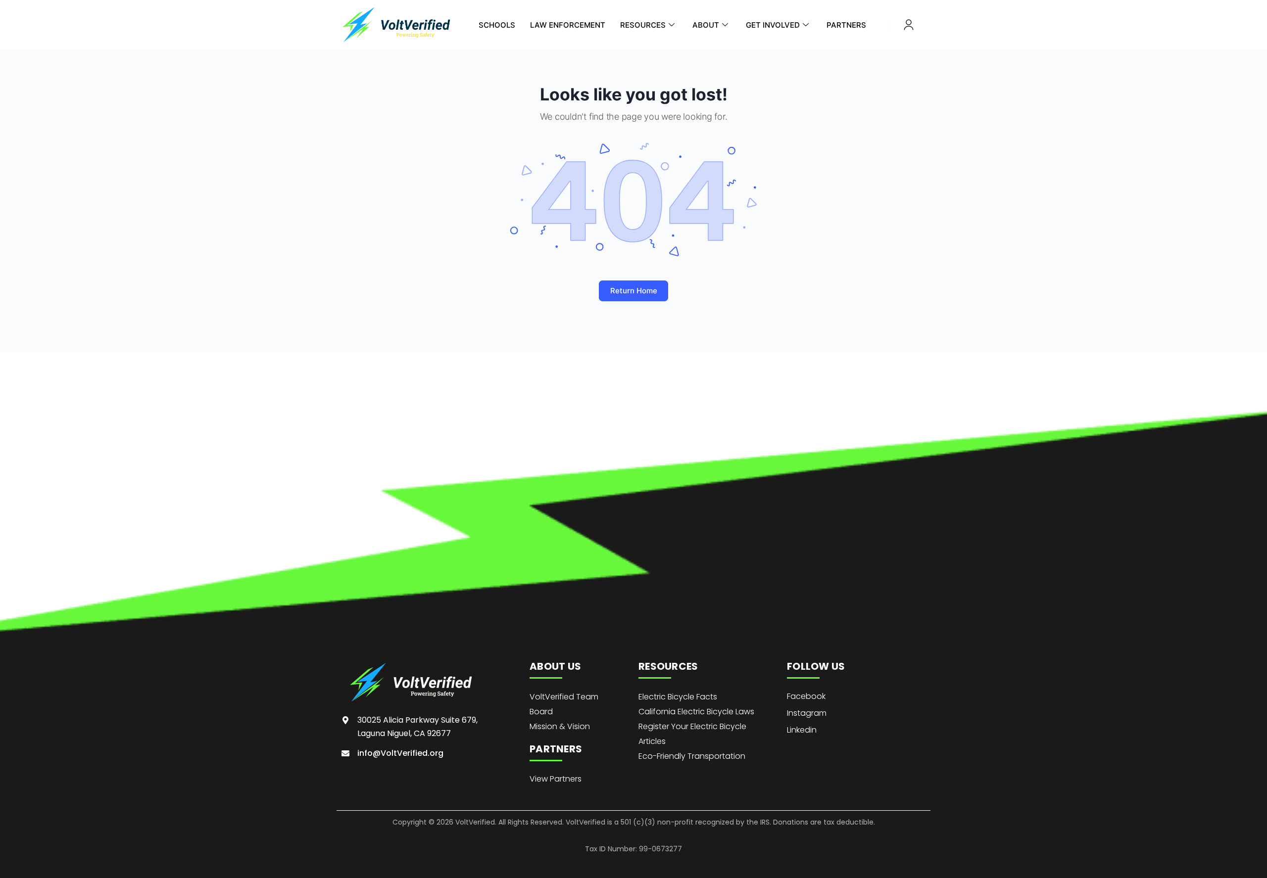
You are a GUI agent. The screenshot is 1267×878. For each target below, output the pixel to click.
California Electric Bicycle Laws (696, 711)
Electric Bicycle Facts (677, 696)
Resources (643, 25)
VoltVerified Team (564, 696)
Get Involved (773, 25)
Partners (846, 25)
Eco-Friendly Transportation (691, 756)
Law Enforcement (567, 25)
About (705, 25)
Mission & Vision (560, 726)
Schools (497, 25)
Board (541, 711)
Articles (652, 741)
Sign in (909, 24)
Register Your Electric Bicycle (692, 726)
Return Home (633, 290)
